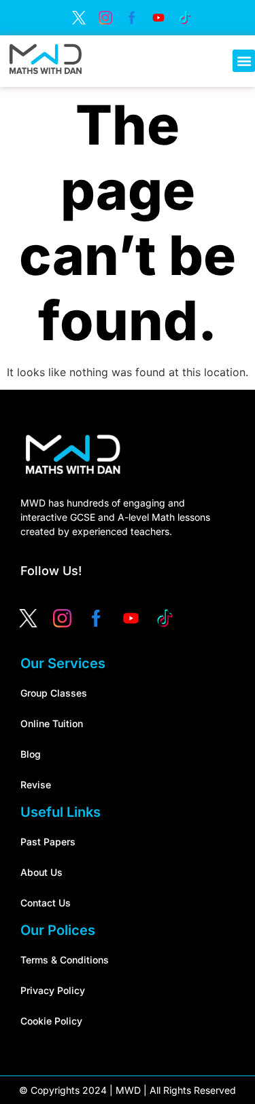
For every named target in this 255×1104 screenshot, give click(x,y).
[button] (244, 61)
